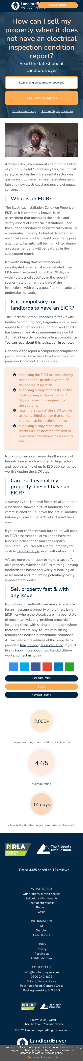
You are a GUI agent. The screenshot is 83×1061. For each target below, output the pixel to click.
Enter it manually (24, 111)
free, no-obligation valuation (41, 645)
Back (42, 687)
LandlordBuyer (28, 551)
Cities (41, 912)
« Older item (41, 678)
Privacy (42, 949)
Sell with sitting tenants (42, 898)
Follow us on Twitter (42, 1020)
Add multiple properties (56, 111)
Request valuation (42, 98)
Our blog (42, 930)
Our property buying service (41, 894)
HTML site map (41, 958)
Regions (41, 907)
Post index (41, 954)
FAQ (41, 926)
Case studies (41, 935)
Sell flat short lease (41, 903)
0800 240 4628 (41, 977)
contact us (24, 655)
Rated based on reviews (44, 870)
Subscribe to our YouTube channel (42, 1024)
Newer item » (41, 695)
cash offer (58, 5)
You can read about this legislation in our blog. (40, 342)
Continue (33, 1057)
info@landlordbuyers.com (41, 972)
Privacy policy (49, 1057)
